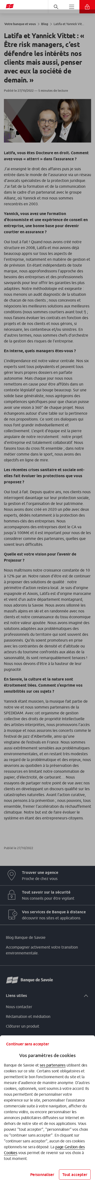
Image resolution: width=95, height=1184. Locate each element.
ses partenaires (53, 1065)
